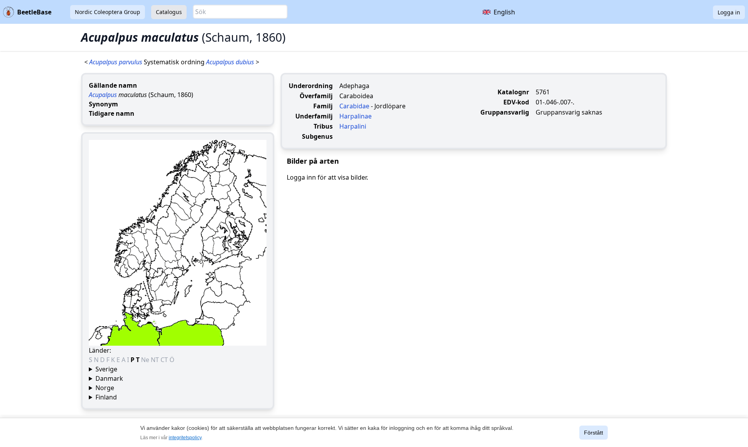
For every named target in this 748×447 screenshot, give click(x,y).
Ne (146, 359)
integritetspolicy (185, 437)
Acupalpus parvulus (116, 62)
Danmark (109, 378)
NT (156, 359)
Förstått (593, 432)
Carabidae (354, 106)
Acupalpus (103, 94)
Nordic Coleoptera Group (107, 12)
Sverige (106, 369)
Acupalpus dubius (231, 62)
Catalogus (169, 12)
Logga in (729, 12)
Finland (106, 397)
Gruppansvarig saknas (569, 112)
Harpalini (352, 126)
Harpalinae (355, 116)
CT (165, 359)
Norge (104, 387)
